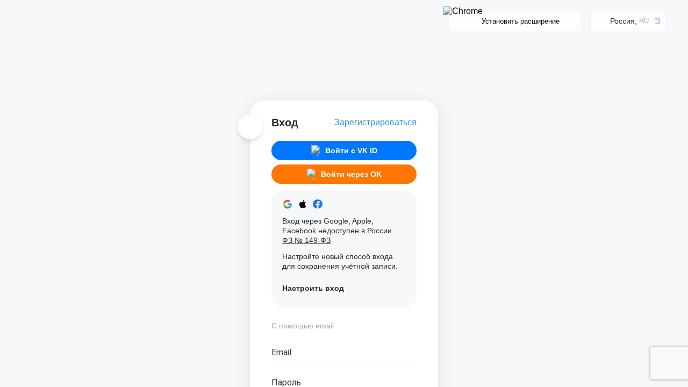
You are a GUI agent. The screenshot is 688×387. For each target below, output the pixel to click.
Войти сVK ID (351, 150)
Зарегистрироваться (375, 122)
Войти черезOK (351, 174)
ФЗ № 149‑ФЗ (306, 240)
